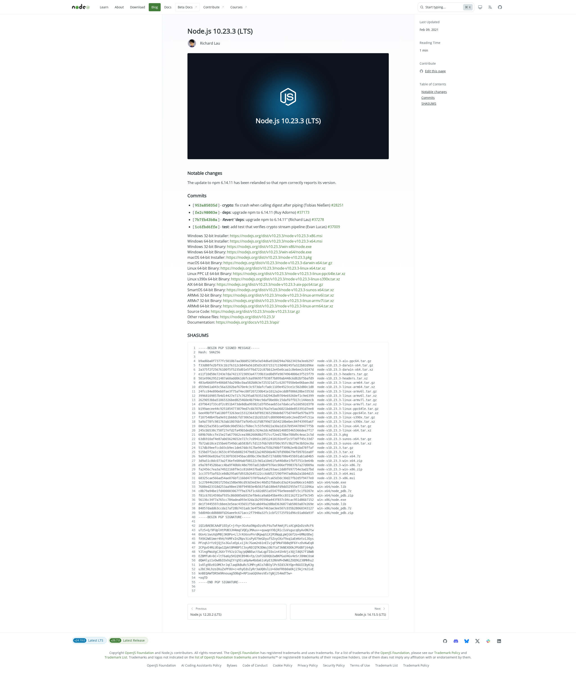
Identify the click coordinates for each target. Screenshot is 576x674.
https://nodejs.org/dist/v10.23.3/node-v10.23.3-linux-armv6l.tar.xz (278, 295)
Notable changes (204, 173)
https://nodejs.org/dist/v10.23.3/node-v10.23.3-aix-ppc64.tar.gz (270, 284)
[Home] (81, 7)
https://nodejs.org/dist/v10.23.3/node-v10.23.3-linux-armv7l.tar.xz (278, 300)
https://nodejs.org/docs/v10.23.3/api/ (247, 322)
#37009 (334, 226)
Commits (197, 196)
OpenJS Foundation (139, 653)
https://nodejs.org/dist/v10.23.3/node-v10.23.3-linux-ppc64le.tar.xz (289, 273)
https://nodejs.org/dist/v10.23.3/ (247, 316)
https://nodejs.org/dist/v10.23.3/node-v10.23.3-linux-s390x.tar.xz (285, 279)
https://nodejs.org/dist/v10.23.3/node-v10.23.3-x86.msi (276, 235)
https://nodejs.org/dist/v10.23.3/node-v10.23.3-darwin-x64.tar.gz (277, 262)
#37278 (318, 219)
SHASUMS (198, 335)
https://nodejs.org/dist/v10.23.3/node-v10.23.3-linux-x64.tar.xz (273, 268)
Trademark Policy (447, 653)
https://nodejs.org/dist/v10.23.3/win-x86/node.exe (269, 246)
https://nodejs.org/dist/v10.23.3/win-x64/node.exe (269, 252)
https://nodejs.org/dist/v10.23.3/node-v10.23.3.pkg (269, 257)
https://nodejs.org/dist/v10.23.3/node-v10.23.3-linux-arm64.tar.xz (278, 306)
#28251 (337, 205)
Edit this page (435, 71)
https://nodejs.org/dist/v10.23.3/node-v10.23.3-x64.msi (276, 241)
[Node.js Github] (500, 7)
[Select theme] (480, 7)
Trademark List (116, 657)
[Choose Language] (490, 7)
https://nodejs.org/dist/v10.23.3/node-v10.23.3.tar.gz (255, 311)
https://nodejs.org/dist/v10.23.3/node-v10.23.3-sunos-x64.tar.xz (280, 289)
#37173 (303, 212)
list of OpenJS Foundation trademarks (223, 657)
